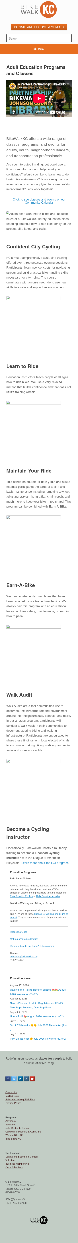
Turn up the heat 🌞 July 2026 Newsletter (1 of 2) (38, 1038)
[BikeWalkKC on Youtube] (32, 1078)
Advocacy (10, 1121)
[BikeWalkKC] (39, 9)
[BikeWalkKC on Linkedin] (20, 1078)
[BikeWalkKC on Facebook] (8, 1078)
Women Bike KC (14, 1135)
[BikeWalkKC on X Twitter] (14, 1078)
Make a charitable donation (24, 939)
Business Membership (17, 1163)
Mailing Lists (12, 1096)
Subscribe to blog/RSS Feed (20, 1099)
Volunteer (10, 1160)
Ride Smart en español (48, 896)
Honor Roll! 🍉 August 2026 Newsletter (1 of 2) (37, 1016)
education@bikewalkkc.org (24, 956)
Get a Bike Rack (14, 1167)
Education (10, 1124)
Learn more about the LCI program (44, 863)
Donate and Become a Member (21, 1156)
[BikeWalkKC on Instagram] (26, 1078)
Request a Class (18, 932)
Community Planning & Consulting (23, 1131)
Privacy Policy (13, 1103)
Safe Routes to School (17, 1128)
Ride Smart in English (21, 896)
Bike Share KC (13, 1138)
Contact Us (11, 1092)
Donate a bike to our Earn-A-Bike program (32, 946)
